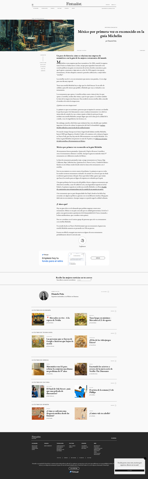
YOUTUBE (89, 457)
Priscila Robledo (50, 322)
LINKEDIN (43, 70)
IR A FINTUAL (73, 468)
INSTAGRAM (73, 457)
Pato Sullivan (92, 394)
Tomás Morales (93, 345)
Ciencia (52, 8)
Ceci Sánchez (92, 415)
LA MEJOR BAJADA (98, 448)
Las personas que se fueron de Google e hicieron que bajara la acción (59, 341)
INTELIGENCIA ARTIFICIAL (60, 448)
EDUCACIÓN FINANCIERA (34, 446)
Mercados (48, 315)
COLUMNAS (84, 445)
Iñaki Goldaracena (51, 396)
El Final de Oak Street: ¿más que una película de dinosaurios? (58, 391)
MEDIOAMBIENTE (48, 445)
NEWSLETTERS (97, 449)
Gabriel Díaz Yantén (93, 373)
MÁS (95, 443)
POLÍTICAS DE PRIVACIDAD (97, 454)
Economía (35, 8)
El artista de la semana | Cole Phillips (101, 391)
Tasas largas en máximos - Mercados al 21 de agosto (100, 318)
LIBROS (70, 447)
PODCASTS (96, 447)
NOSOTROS (96, 450)
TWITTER (43, 68)
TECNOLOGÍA (60, 443)
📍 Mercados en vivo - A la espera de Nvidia (58, 318)
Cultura (59, 8)
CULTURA (71, 443)
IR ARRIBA (113, 438)
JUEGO (73, 8)
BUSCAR (108, 4)
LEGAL (95, 452)
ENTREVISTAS (97, 445)
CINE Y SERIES (72, 445)
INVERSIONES (35, 448)
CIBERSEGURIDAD (61, 445)
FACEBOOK (43, 66)
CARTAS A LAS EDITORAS (85, 448)
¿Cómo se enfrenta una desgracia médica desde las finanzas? (57, 413)
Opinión (67, 8)
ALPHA (33, 449)
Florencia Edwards (51, 346)
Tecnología (44, 8)
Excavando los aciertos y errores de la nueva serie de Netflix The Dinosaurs (101, 369)
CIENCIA (46, 443)
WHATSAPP (43, 64)
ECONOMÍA (35, 443)
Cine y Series (49, 386)
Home (33, 18)
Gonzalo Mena (50, 373)
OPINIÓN (84, 443)
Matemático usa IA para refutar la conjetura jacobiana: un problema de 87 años (59, 369)
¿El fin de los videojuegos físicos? (100, 341)
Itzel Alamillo (50, 418)
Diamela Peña (112, 41)
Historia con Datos (39, 18)
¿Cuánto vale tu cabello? (99, 413)
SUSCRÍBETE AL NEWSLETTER (108, 8)
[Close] (145, 458)
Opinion (48, 408)
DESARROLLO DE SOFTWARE (60, 450)
